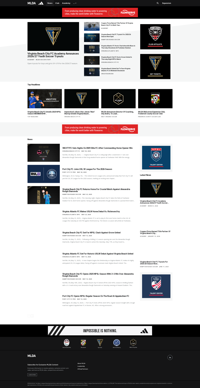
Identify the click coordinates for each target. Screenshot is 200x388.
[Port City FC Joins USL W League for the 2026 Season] (44, 174)
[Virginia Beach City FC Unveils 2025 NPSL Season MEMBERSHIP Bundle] (45, 98)
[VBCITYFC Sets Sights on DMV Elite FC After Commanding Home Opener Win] (44, 153)
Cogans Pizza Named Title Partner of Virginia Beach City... (155, 232)
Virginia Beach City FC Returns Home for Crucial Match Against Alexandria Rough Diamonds (96, 190)
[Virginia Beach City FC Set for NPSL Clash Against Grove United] (44, 237)
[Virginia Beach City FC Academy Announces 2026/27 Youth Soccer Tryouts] (53, 36)
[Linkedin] (170, 357)
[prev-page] (29, 316)
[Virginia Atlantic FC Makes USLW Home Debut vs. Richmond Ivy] (44, 216)
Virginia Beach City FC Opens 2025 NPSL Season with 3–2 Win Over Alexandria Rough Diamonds (98, 275)
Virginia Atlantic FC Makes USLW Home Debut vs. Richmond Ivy (91, 211)
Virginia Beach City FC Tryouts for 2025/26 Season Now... (154, 263)
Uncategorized (107, 73)
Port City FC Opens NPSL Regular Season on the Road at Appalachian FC (95, 296)
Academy (31, 59)
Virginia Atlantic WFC (110, 51)
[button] (158, 3)
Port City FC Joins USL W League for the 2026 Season (87, 169)
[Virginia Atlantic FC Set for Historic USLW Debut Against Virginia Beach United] (44, 259)
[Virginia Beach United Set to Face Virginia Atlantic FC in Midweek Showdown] (92, 72)
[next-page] (32, 316)
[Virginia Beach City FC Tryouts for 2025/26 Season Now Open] (92, 37)
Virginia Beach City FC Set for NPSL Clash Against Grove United (91, 232)
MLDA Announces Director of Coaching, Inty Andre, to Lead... (117, 113)
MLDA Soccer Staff (43, 60)
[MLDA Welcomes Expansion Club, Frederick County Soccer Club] (155, 98)
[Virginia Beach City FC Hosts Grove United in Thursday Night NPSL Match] (92, 60)
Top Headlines (33, 116)
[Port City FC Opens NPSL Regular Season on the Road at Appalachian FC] (44, 301)
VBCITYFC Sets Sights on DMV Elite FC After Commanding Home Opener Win (97, 148)
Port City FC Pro (69, 172)
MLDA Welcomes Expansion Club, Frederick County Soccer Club (151, 113)
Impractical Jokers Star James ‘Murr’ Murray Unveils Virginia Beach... (79, 113)
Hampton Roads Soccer (110, 39)
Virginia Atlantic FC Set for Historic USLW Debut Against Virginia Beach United (97, 253)
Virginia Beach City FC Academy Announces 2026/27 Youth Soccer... (154, 202)
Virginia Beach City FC (110, 62)
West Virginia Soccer (109, 116)
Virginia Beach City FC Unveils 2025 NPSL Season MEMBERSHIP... (44, 113)
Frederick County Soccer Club (149, 116)
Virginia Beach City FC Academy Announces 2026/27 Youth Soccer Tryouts (53, 55)
